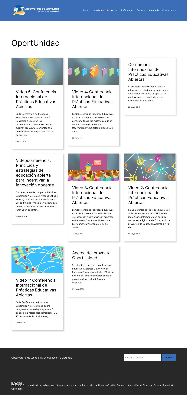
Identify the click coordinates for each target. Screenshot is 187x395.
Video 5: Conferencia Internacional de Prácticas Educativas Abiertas (36, 99)
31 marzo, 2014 (78, 289)
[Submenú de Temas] (144, 10)
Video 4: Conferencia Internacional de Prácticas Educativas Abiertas (92, 99)
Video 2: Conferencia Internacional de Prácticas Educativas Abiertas (148, 195)
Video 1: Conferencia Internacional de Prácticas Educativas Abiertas (36, 287)
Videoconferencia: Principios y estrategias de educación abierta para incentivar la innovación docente (35, 172)
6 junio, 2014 (21, 141)
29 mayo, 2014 (78, 138)
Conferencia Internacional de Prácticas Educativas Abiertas (148, 72)
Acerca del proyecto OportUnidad (91, 255)
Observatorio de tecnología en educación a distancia (41, 357)
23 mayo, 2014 (134, 107)
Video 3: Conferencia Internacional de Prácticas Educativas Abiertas (92, 195)
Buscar (169, 357)
